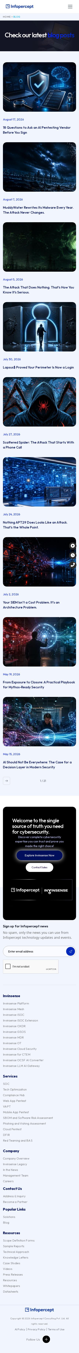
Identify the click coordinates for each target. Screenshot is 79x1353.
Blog (6, 1222)
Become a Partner (15, 1202)
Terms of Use (56, 1329)
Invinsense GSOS (14, 1032)
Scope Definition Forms (19, 1240)
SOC (6, 1084)
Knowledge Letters (15, 1257)
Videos (7, 1269)
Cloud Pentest (12, 1129)
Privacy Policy (37, 1329)
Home (7, 16)
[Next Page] (6, 781)
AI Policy (20, 1329)
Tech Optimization (15, 1089)
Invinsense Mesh (13, 1009)
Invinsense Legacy (15, 1164)
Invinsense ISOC (13, 1015)
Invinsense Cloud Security (20, 1049)
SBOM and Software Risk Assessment (28, 1118)
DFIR (6, 1135)
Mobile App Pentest (16, 1112)
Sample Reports (13, 1246)
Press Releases (13, 1274)
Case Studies (11, 1263)
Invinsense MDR (13, 1037)
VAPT (7, 1106)
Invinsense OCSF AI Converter (23, 1060)
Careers (8, 1181)
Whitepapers (11, 1286)
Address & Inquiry (14, 1196)
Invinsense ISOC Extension (20, 1020)
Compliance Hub (14, 1095)
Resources (10, 1280)
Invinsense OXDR (14, 1026)
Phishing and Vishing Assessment (24, 1123)
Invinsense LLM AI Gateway (21, 1066)
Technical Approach (16, 1252)
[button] (69, 6)
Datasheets (10, 1291)
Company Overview (16, 1158)
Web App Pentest (14, 1101)
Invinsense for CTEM (16, 1054)
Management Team (15, 1175)
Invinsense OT (12, 1043)
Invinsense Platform (16, 1003)
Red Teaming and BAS (18, 1140)
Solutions (9, 1217)
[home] (19, 7)
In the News (10, 1170)
